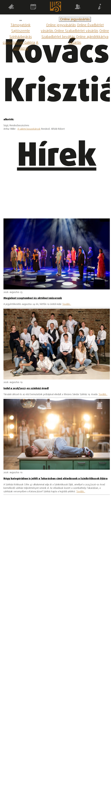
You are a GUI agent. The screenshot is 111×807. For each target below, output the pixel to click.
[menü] (20, 20)
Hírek (56, 157)
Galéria (29, 42)
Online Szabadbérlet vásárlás (76, 31)
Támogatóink (20, 25)
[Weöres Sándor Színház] (55, 7)
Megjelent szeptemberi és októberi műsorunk (32, 298)
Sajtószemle (20, 31)
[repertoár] (11, 7)
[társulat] (78, 7)
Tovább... (66, 304)
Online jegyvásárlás (61, 25)
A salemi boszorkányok (28, 129)
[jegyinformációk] (100, 7)
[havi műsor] (33, 7)
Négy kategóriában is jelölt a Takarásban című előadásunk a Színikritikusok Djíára (55, 479)
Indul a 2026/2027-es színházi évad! (26, 388)
